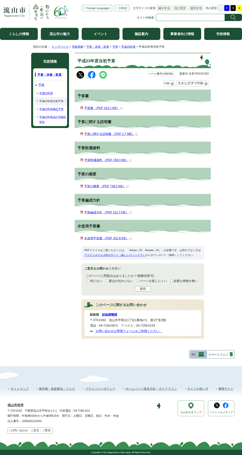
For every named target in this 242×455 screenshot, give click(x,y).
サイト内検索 (145, 17)
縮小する (163, 8)
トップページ (60, 46)
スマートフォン (218, 354)
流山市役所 (16, 405)
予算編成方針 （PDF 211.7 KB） (106, 212)
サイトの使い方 (197, 388)
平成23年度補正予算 (51, 109)
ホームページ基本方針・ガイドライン (151, 388)
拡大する (195, 8)
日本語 (123, 8)
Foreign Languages (98, 8)
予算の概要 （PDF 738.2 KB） (105, 186)
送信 (143, 288)
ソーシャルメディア (221, 412)
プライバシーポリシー (100, 388)
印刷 (167, 83)
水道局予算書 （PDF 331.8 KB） (106, 238)
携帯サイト (225, 388)
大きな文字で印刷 (190, 83)
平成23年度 (128, 46)
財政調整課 (109, 314)
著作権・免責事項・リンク (57, 388)
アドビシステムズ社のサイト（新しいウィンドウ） (114, 255)
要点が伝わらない (121, 281)
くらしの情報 (19, 34)
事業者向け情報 (182, 34)
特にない (96, 281)
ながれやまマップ (191, 412)
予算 (115, 46)
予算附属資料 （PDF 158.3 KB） (106, 160)
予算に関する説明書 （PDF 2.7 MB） (109, 134)
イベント (100, 34)
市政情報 (223, 34)
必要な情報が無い (186, 281)
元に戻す (179, 8)
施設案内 (141, 34)
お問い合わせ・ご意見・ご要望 (30, 430)
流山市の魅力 (60, 34)
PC (194, 354)
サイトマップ (20, 388)
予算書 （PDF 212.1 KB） (101, 108)
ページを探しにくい (153, 281)
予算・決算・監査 (97, 46)
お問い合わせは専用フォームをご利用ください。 (129, 331)
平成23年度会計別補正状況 (52, 119)
